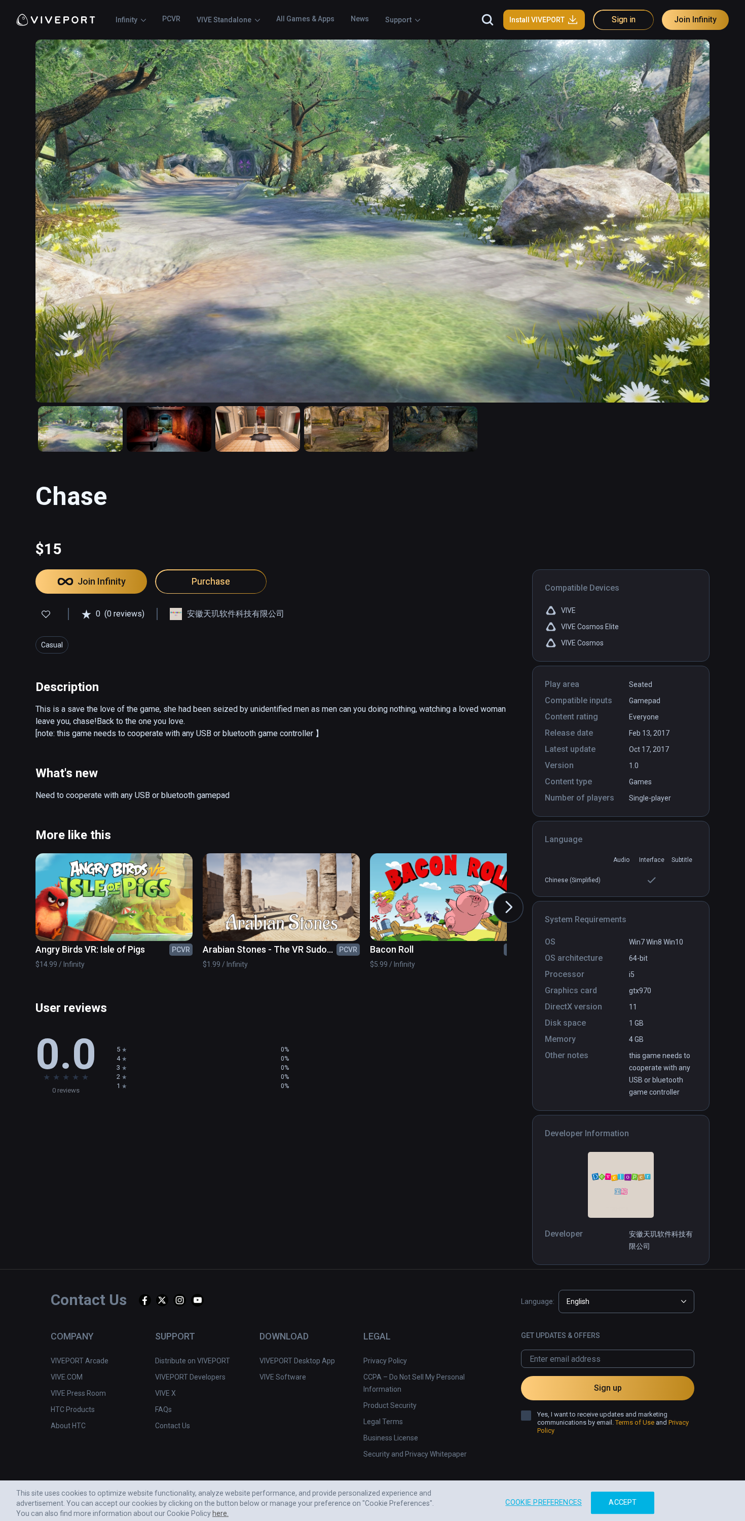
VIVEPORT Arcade (79, 1361)
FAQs (163, 1409)
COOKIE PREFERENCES (543, 1498)
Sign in (624, 19)
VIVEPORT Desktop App (297, 1361)
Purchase (211, 581)
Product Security (390, 1405)
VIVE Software (282, 1377)
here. (220, 1508)
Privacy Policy (385, 1361)
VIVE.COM (67, 1377)
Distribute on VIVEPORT (192, 1361)
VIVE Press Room (78, 1393)
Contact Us (172, 1426)
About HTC (68, 1426)
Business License (390, 1438)
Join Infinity (695, 19)
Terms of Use (634, 1422)
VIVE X (165, 1393)
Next (498, 897)
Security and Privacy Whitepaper (415, 1454)
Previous (26, 897)
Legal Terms (383, 1422)
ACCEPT (623, 1498)
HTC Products (73, 1409)
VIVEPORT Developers (190, 1377)
